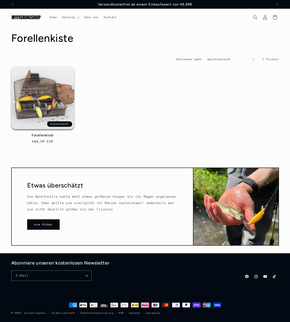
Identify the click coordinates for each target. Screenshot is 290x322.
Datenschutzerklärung (97, 313)
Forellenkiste (43, 135)
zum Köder (43, 224)
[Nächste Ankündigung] (277, 4)
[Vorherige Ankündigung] (12, 4)
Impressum (153, 313)
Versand (134, 313)
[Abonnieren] (86, 276)
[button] (70, 17)
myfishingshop (35, 313)
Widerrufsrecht (63, 313)
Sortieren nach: (189, 59)
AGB (121, 313)
